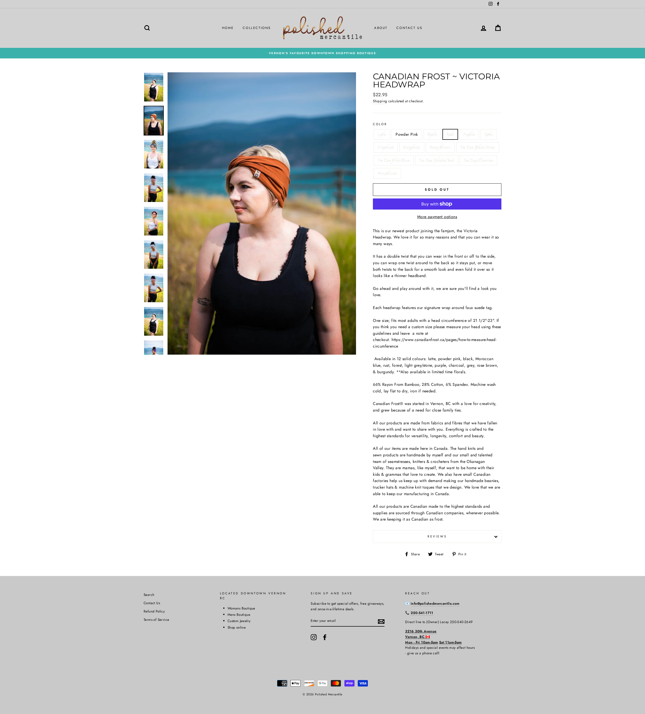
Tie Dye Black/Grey (477, 147)
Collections (257, 27)
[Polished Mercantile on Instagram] (314, 637)
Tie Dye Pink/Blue (394, 160)
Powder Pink (407, 134)
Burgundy (411, 147)
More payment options (437, 217)
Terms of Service (156, 619)
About (381, 27)
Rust (450, 134)
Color (380, 124)
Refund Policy (154, 611)
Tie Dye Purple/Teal (436, 160)
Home (228, 27)
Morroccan (387, 173)
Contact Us (409, 27)
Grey (489, 134)
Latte (382, 134)
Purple (469, 134)
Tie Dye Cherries (478, 160)
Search (149, 594)
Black (432, 134)
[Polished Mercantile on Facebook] (325, 637)
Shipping (380, 101)
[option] (322, 53)
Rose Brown (440, 147)
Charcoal (386, 147)
